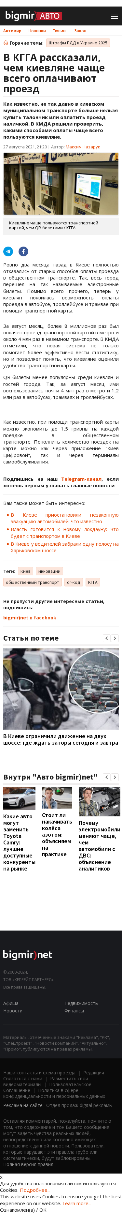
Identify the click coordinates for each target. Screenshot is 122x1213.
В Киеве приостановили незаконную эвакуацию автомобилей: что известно (65, 517)
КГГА (93, 582)
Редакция (93, 1072)
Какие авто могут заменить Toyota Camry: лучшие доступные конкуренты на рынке (19, 842)
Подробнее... (35, 1190)
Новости (12, 1011)
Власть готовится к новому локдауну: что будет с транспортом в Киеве (65, 532)
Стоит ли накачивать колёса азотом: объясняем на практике (57, 834)
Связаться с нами (22, 1078)
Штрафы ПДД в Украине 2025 (78, 43)
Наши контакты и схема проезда (39, 1072)
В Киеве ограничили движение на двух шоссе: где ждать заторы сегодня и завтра (60, 739)
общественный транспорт (32, 582)
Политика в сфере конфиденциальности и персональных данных (54, 1093)
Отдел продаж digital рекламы (79, 1105)
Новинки (37, 31)
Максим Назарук (83, 147)
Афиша (11, 1003)
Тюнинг (60, 31)
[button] (107, 638)
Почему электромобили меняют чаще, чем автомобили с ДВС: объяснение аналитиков (99, 845)
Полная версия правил (28, 1164)
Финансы (74, 1011)
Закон (80, 31)
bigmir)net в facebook (29, 617)
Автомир (12, 31)
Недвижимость (81, 1003)
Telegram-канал (81, 479)
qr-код (73, 582)
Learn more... (76, 1203)
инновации (49, 571)
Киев (25, 571)
